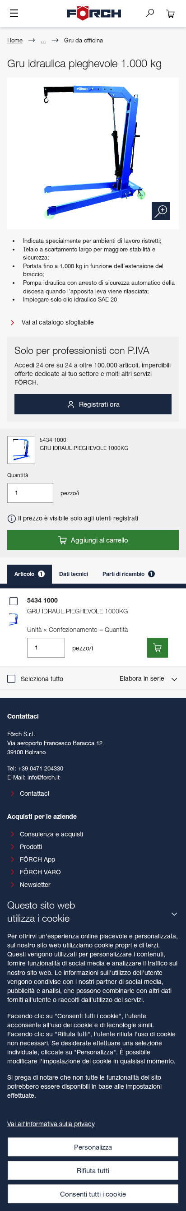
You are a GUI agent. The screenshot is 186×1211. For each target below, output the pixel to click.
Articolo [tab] (28, 574)
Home (15, 40)
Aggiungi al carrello (98, 540)
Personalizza (93, 1147)
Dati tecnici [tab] (73, 574)
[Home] (94, 13)
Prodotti (31, 846)
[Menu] (14, 14)
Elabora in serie (143, 678)
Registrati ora (98, 404)
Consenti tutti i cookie (93, 1194)
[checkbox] (13, 601)
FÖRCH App (37, 859)
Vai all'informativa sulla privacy (51, 1123)
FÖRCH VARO (40, 872)
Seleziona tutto (42, 678)
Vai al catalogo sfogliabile (57, 322)
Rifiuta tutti (93, 1170)
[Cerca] (153, 13)
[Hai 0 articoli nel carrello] (170, 13)
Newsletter (35, 884)
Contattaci (34, 793)
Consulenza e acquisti (51, 834)
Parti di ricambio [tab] (127, 574)
